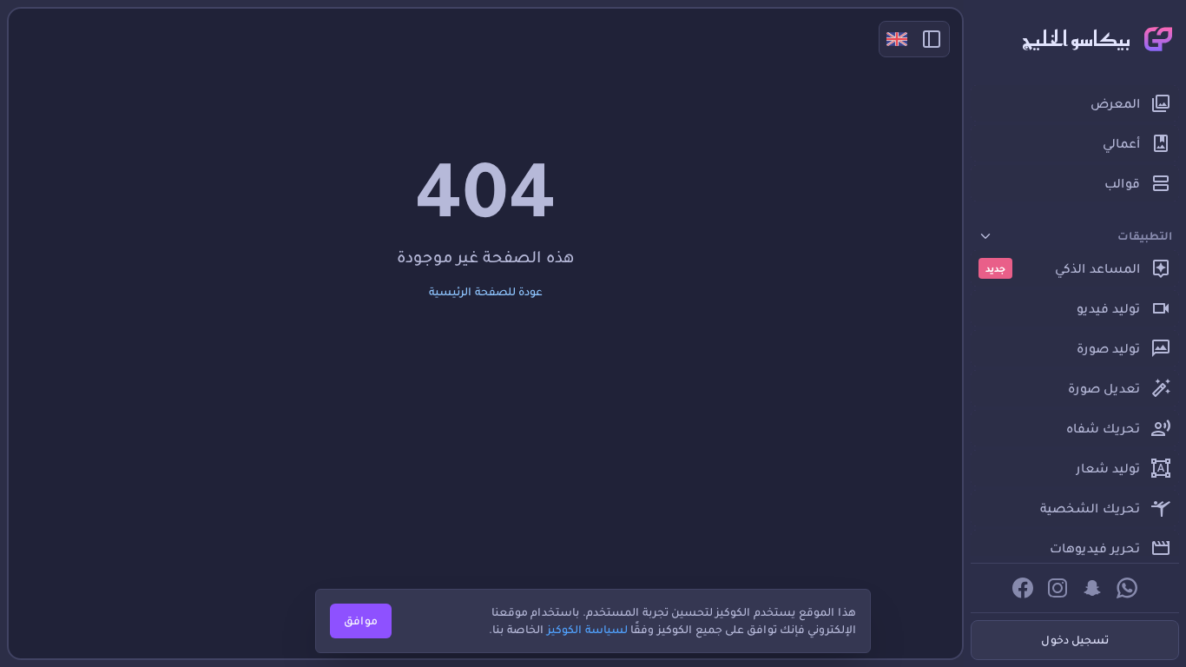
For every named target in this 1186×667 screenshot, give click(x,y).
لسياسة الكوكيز (587, 629)
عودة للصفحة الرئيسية (486, 291)
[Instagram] (1057, 588)
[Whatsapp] (1127, 588)
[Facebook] (1022, 588)
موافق (361, 620)
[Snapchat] (1092, 588)
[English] (897, 39)
